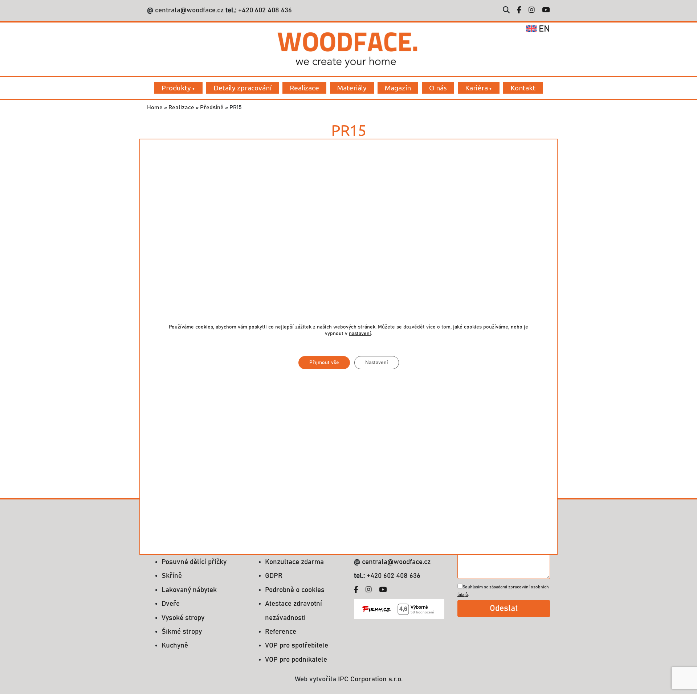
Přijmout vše (324, 362)
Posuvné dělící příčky (194, 562)
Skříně (172, 575)
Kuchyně (175, 645)
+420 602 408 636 (264, 10)
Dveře (171, 603)
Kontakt (522, 88)
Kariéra (476, 88)
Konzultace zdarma (294, 562)
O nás (438, 88)
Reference (280, 631)
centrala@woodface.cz (189, 10)
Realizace (304, 88)
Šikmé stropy (182, 631)
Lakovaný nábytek (189, 590)
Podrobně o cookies (295, 590)
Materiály (352, 88)
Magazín (398, 88)
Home (155, 107)
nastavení (360, 333)
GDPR (273, 575)
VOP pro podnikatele (296, 659)
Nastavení (376, 362)
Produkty (176, 88)
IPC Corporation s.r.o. (370, 679)
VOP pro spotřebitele (296, 645)
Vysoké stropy (183, 618)
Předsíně (212, 107)
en (543, 29)
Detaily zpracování (242, 88)
